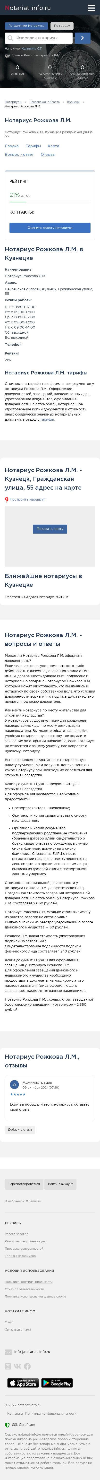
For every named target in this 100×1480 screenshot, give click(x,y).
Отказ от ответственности (24, 1289)
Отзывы (48, 154)
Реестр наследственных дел (25, 1241)
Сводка (12, 146)
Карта (53, 146)
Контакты (15, 1413)
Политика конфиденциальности (29, 1282)
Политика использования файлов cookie (35, 1296)
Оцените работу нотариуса (50, 228)
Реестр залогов (16, 1234)
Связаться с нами (18, 1329)
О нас (9, 1322)
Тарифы (33, 146)
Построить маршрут (27, 499)
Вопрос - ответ (19, 154)
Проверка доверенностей (24, 1248)
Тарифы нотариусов (20, 1256)
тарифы (47, 419)
